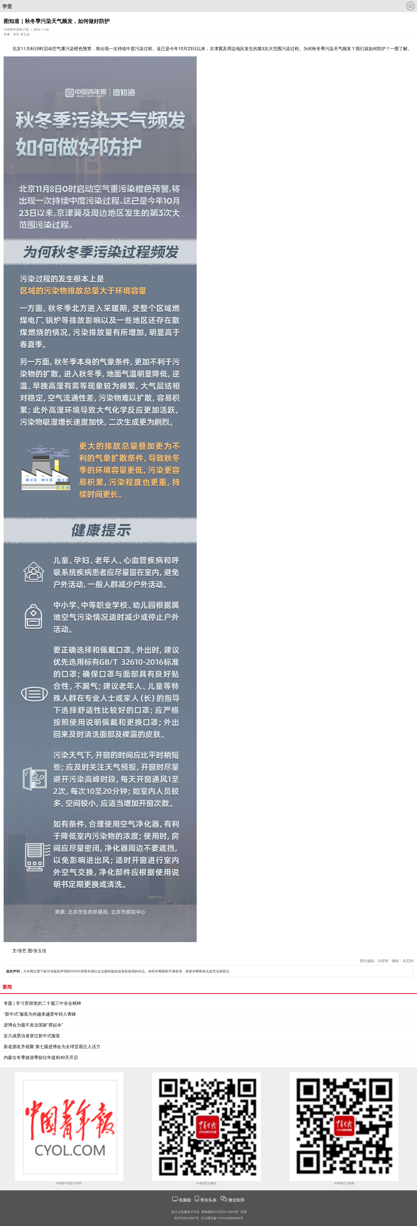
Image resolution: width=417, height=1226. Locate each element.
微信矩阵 (236, 1200)
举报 (243, 1211)
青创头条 (209, 1200)
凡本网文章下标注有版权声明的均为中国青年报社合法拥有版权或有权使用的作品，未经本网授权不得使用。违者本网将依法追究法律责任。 (119, 971)
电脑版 (185, 1200)
